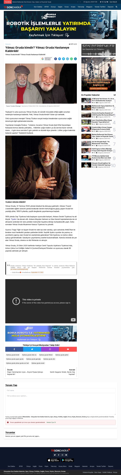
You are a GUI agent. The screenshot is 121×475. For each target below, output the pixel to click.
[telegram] (67, 58)
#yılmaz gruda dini (49, 359)
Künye (115, 472)
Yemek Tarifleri (100, 7)
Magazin (89, 7)
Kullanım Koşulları (88, 472)
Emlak (70, 466)
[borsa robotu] (60, 25)
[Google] (53, 460)
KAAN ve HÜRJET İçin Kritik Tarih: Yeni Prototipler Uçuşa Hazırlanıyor (38, 2)
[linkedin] (75, 58)
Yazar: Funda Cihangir (13, 106)
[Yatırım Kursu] (98, 74)
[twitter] (63, 58)
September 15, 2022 (37, 272)
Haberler (8, 44)
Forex (67, 7)
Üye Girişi (113, 2)
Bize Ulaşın (98, 472)
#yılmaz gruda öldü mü (29, 355)
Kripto (73, 7)
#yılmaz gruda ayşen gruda (14, 359)
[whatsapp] (71, 58)
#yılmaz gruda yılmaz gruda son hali (17, 363)
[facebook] (55, 58)
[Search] (116, 7)
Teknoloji (81, 7)
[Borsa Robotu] (41, 333)
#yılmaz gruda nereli (38, 363)
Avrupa (92, 466)
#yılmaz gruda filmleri (46, 355)
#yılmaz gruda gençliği (33, 359)
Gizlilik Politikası (107, 472)
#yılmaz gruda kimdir (12, 355)
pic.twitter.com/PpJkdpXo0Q (19, 269)
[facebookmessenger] (59, 58)
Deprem (110, 7)
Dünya (53, 7)
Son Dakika (38, 7)
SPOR (46, 7)
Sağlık (60, 7)
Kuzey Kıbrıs (62, 466)
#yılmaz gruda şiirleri (62, 355)
